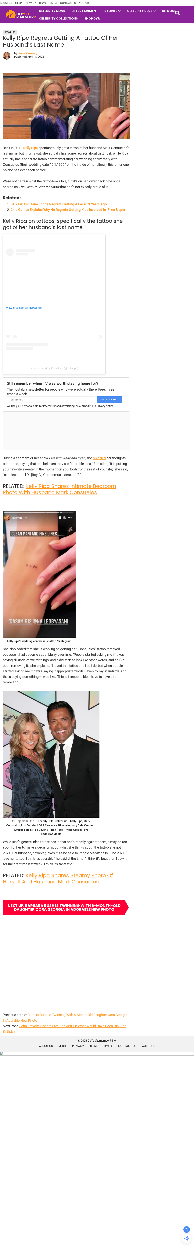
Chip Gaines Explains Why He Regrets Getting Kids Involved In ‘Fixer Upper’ (68, 210)
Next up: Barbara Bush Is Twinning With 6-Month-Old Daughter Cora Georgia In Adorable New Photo (64, 907)
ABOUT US (6, 3)
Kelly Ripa (30, 148)
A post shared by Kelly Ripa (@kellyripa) (54, 368)
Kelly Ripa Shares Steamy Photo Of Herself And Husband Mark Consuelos (58, 878)
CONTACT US (68, 3)
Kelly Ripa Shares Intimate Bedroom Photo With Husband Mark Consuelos (59, 489)
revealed (99, 458)
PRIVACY (31, 3)
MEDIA (19, 3)
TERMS (43, 3)
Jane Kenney (27, 53)
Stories (10, 32)
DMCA (53, 3)
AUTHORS (84, 3)
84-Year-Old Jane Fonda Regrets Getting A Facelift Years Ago (58, 204)
